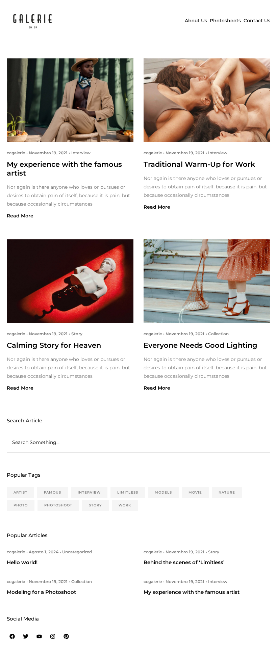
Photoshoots (225, 21)
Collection (218, 333)
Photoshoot (58, 505)
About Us (196, 21)
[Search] (266, 442)
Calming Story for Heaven (54, 345)
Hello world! (22, 562)
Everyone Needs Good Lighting (200, 345)
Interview (81, 152)
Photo (21, 505)
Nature (227, 492)
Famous (52, 492)
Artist (20, 492)
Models (163, 492)
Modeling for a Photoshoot (41, 592)
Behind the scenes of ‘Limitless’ (184, 562)
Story (76, 333)
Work (125, 505)
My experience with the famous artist (192, 592)
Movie (195, 492)
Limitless (127, 492)
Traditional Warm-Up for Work (199, 164)
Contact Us (257, 21)
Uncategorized (77, 551)
